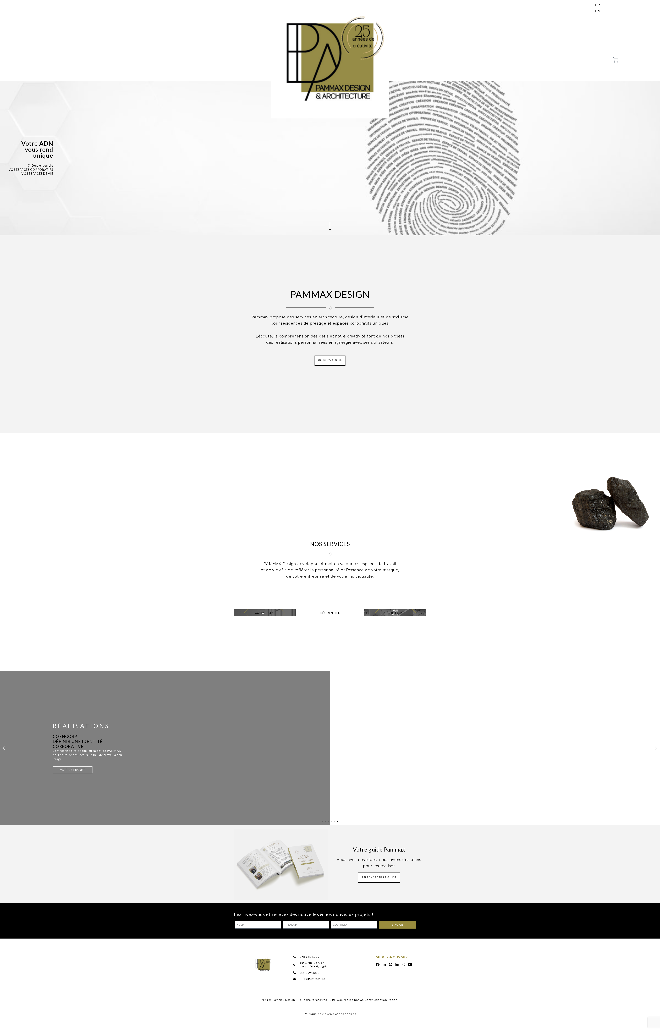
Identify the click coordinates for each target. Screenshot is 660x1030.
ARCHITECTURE (395, 612)
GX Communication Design (379, 999)
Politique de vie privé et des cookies (330, 1014)
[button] (4, 748)
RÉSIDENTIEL (330, 612)
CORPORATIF (265, 612)
